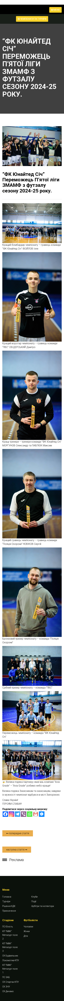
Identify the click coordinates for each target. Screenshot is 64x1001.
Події (33, 901)
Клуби (34, 896)
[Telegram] (17, 814)
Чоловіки (28, 926)
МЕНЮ (56, 10)
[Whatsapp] (29, 814)
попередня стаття (18, 833)
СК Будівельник (10, 955)
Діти (26, 936)
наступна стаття (15, 849)
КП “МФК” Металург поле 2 (10, 935)
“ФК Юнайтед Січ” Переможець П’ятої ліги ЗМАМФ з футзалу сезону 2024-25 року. (30, 182)
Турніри (6, 901)
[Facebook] (5, 814)
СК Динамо (8, 991)
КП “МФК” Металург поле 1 (10, 969)
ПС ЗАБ (6, 977)
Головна (6, 896)
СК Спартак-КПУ (10, 982)
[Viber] (23, 814)
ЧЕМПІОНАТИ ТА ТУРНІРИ (33, 19)
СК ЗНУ (6, 986)
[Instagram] (11, 814)
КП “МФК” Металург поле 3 (10, 947)
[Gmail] (35, 814)
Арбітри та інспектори (42, 906)
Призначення (9, 911)
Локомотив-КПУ (10, 960)
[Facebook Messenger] (41, 814)
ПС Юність (7, 926)
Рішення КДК (8, 906)
